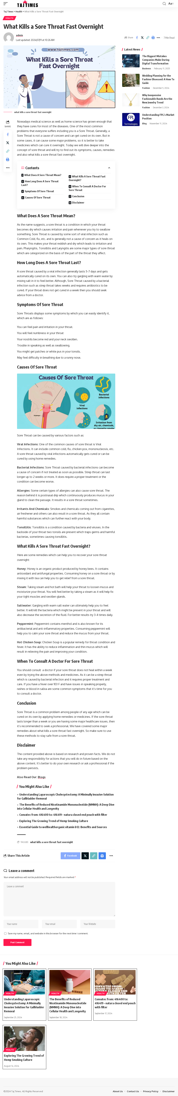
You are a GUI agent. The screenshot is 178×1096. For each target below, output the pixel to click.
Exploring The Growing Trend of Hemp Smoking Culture (53, 821)
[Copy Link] (147, 37)
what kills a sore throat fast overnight (51, 842)
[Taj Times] (25, 3)
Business (146, 68)
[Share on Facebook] (136, 37)
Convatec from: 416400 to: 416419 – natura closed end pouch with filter (63, 814)
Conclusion (78, 196)
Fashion (146, 88)
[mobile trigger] (6, 3)
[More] (158, 37)
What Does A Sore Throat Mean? (42, 175)
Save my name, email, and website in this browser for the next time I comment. (48, 933)
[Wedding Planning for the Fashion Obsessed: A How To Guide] (131, 80)
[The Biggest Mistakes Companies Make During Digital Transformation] (131, 60)
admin (19, 35)
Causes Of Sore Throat (38, 197)
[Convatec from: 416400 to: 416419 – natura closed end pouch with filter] (115, 982)
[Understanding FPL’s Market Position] (131, 119)
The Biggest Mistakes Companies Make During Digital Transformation (155, 60)
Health (9, 18)
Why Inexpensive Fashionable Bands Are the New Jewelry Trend (157, 99)
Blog (144, 123)
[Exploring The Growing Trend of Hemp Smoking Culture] (24, 1038)
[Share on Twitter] (142, 37)
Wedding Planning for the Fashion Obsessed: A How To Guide (158, 79)
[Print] (153, 37)
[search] (164, 3)
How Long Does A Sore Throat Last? (40, 183)
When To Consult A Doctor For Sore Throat (87, 188)
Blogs (42, 777)
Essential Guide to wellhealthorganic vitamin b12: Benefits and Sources (63, 827)
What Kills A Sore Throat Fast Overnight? (87, 178)
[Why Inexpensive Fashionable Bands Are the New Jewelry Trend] (131, 99)
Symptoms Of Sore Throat (39, 191)
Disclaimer (78, 202)
